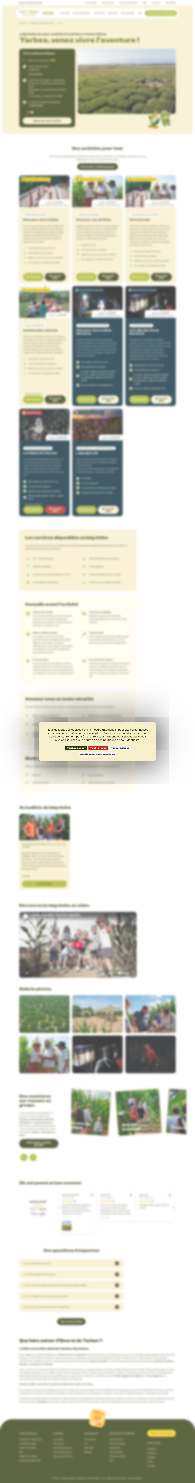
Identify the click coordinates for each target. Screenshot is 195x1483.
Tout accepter (76, 747)
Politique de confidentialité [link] (97, 754)
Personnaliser (120, 747)
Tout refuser (98, 747)
